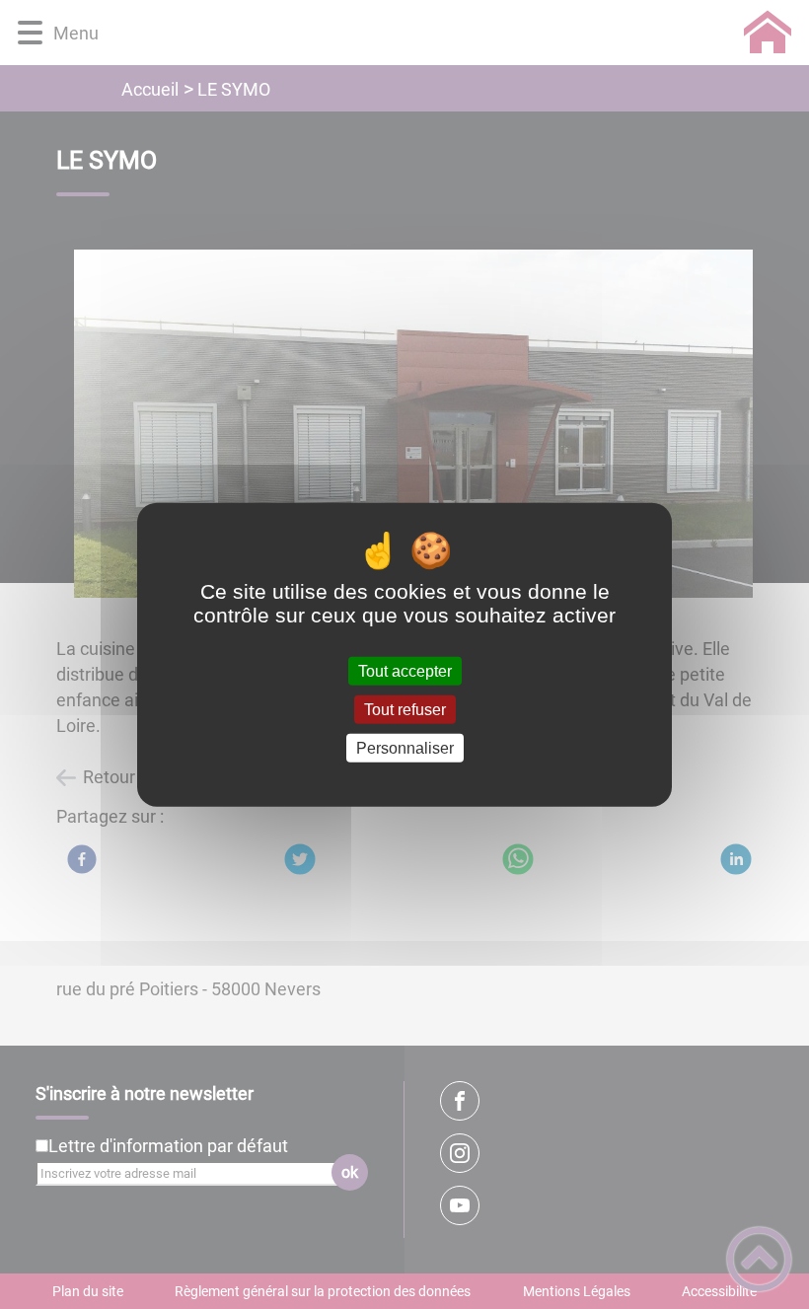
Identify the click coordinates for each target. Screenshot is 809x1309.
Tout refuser (405, 708)
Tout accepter (405, 670)
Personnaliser (405, 748)
